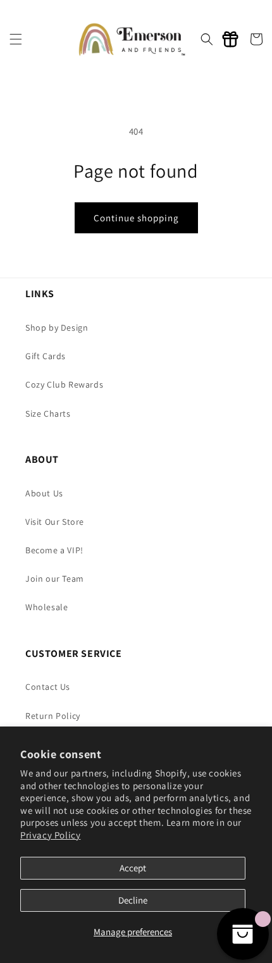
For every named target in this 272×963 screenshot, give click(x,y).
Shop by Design (56, 327)
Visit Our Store (54, 521)
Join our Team (54, 578)
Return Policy (52, 715)
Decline (132, 900)
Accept (133, 868)
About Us (44, 493)
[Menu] (16, 39)
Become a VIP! (54, 550)
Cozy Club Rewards (64, 384)
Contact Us (47, 686)
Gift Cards (45, 356)
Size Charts (48, 413)
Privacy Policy (50, 835)
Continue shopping (136, 218)
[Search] (207, 39)
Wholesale (46, 607)
